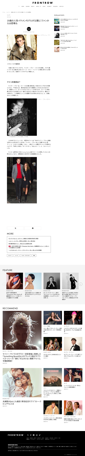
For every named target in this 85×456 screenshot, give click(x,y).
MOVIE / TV (38, 6)
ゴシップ (9, 255)
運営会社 (28, 439)
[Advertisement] (29, 214)
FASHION (27, 6)
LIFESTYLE (61, 6)
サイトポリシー (33, 439)
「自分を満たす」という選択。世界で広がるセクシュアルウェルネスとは (33, 294)
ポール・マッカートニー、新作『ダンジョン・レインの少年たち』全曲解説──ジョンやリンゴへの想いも (51, 295)
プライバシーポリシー (40, 439)
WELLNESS (55, 6)
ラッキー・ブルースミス (26, 255)
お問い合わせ (47, 439)
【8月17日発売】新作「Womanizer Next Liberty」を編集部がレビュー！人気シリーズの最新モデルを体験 (29, 246)
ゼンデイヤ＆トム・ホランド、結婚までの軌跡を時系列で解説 (23, 238)
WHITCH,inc (69, 454)
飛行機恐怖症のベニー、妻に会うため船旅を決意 (20, 243)
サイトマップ (53, 439)
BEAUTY (32, 6)
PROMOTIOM (9, 290)
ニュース (7, 12)
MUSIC (44, 6)
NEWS (23, 6)
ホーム (4, 12)
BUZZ (59, 438)
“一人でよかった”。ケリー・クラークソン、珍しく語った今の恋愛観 (25, 250)
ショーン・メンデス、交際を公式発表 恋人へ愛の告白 (22, 241)
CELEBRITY (49, 6)
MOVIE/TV (39, 438)
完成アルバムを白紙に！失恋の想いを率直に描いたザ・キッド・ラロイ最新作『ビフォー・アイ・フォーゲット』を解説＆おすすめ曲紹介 (70, 296)
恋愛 (34, 255)
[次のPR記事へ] (80, 284)
